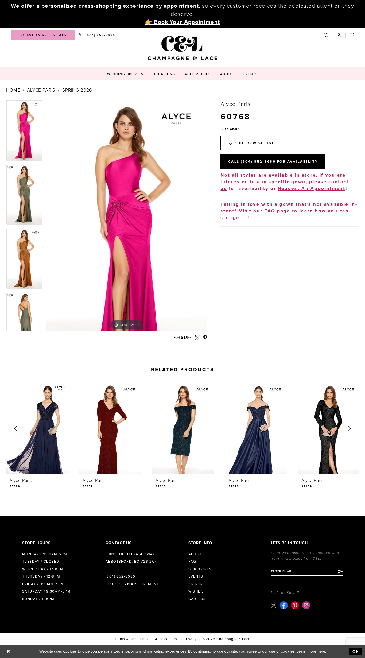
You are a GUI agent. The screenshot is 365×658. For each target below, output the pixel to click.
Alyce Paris (41, 90)
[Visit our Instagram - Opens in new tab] (306, 605)
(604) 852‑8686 (120, 576)
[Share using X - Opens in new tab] (197, 338)
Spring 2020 (77, 90)
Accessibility (166, 639)
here (321, 651)
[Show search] (326, 35)
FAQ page (277, 211)
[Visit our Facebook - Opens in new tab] (284, 605)
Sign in (195, 584)
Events (195, 576)
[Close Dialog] (8, 651)
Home (13, 90)
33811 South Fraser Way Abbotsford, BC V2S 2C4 (131, 558)
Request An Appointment (311, 188)
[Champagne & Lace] (182, 48)
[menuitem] (43, 35)
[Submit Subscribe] (340, 571)
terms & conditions (131, 639)
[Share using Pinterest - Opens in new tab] (205, 338)
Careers (197, 599)
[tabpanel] (24, 132)
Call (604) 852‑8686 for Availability (273, 162)
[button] (339, 35)
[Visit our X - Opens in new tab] (274, 605)
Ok (355, 651)
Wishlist (197, 591)
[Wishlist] (351, 35)
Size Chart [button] (230, 129)
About (195, 554)
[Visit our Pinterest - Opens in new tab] (295, 605)
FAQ (192, 561)
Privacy (190, 639)
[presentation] (37, 428)
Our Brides (200, 569)
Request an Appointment (132, 584)
